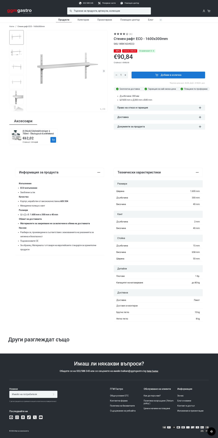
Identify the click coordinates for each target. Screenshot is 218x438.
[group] (16, 37)
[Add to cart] (53, 140)
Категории (83, 19)
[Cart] (208, 10)
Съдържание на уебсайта (123, 411)
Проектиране (104, 19)
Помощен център (132, 3)
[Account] (204, 11)
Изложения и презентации (190, 411)
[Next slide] (103, 71)
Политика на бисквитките (122, 406)
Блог (150, 19)
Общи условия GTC (119, 395)
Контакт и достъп (186, 406)
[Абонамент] (54, 394)
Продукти (63, 19)
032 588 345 (88, 3)
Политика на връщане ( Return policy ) (159, 402)
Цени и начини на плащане (157, 408)
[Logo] (19, 11)
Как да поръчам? (152, 395)
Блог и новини (184, 401)
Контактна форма (119, 401)
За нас (180, 395)
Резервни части (109, 3)
